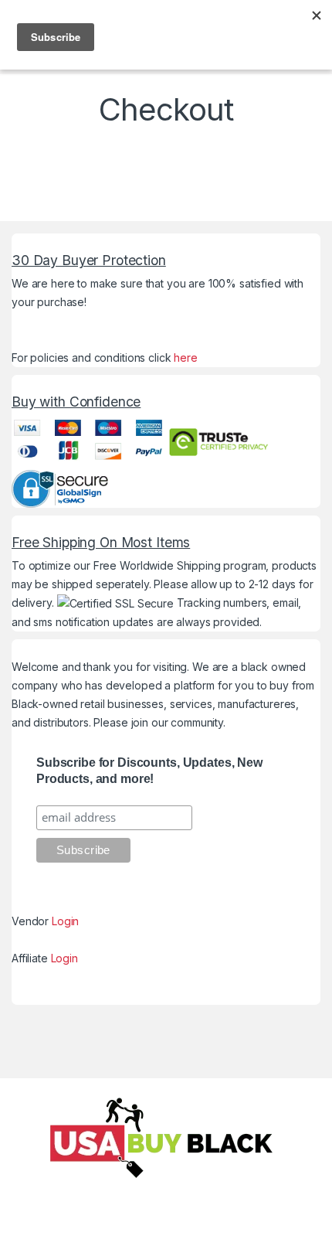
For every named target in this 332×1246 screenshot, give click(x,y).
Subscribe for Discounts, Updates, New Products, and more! (149, 770)
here (185, 357)
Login (65, 921)
